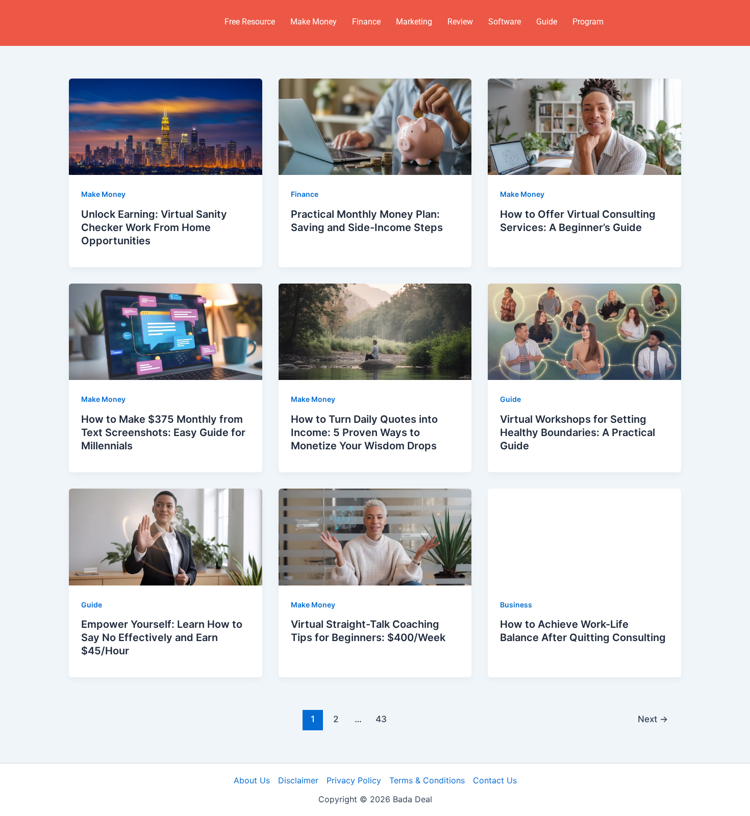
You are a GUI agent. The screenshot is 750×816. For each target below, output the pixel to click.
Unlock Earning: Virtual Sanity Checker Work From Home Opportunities (154, 227)
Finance (366, 22)
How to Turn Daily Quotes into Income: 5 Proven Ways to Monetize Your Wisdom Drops (364, 432)
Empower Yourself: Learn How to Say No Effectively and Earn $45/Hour (161, 637)
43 (381, 718)
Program (588, 22)
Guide (546, 22)
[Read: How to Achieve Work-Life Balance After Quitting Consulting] (584, 536)
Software (504, 22)
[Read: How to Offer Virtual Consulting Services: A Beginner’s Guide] (584, 126)
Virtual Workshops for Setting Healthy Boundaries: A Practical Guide (577, 432)
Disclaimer (298, 780)
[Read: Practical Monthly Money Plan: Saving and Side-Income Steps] (375, 126)
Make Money (313, 22)
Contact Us (495, 780)
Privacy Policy (354, 780)
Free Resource (249, 22)
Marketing (414, 22)
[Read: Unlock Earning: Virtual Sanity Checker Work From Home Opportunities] (165, 126)
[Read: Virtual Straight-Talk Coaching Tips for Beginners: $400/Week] (375, 536)
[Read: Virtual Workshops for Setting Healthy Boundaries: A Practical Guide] (584, 331)
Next (653, 718)
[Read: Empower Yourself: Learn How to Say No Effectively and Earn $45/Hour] (165, 536)
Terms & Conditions (427, 780)
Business (516, 604)
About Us (252, 780)
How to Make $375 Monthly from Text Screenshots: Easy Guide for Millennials (163, 432)
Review (460, 22)
